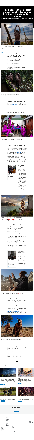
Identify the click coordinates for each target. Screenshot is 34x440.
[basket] (32, 1)
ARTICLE (18, 396)
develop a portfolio (14, 104)
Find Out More (2, 384)
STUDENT (19, 378)
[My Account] (30, 1)
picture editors (19, 152)
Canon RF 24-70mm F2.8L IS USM (12, 219)
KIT (0, 378)
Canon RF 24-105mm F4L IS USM (4, 294)
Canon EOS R (19, 293)
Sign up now (16, 411)
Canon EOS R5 (21, 95)
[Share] (17, 362)
